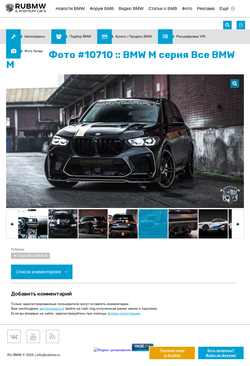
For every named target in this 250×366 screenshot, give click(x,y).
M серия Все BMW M (30, 255)
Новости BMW (70, 8)
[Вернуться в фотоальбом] (234, 83)
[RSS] (52, 336)
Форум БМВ (102, 8)
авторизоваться (51, 308)
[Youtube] (33, 336)
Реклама (206, 8)
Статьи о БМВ (162, 8)
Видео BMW (131, 8)
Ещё (224, 8)
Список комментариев (39, 271)
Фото (187, 8)
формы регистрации (123, 313)
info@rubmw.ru (48, 355)
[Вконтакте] (14, 336)
